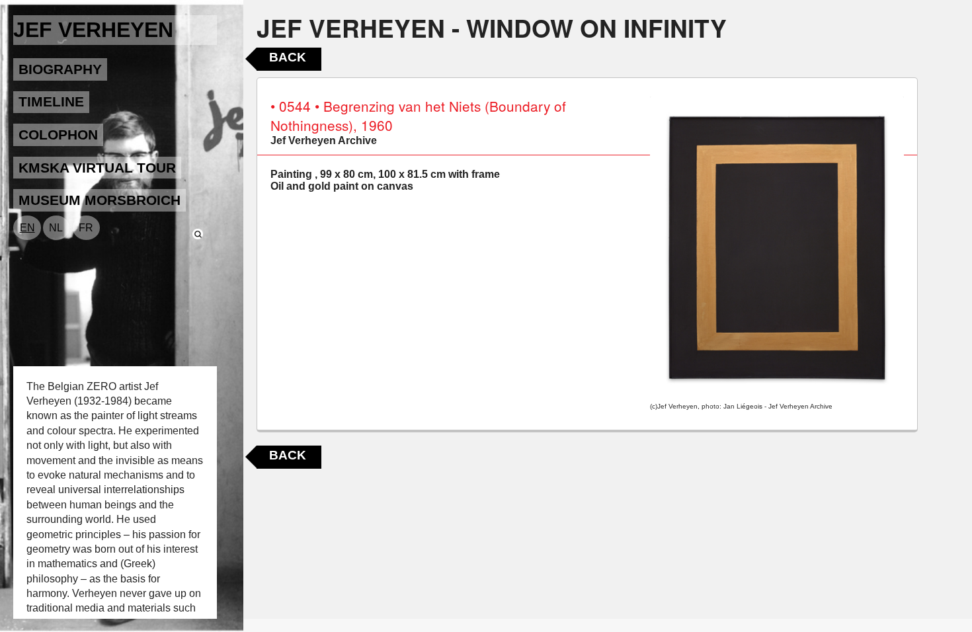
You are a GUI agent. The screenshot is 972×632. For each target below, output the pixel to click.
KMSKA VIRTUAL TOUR (97, 167)
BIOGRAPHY (60, 69)
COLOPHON (58, 134)
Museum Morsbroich (100, 200)
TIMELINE (51, 101)
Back (287, 57)
